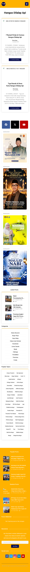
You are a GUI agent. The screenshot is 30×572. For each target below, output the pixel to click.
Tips (14, 429)
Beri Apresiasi (20, 373)
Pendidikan (15, 354)
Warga (9, 435)
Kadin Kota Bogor (20, 401)
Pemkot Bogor (10, 410)
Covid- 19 (23, 376)
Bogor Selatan (15, 376)
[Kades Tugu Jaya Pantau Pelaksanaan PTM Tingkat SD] (6, 509)
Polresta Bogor (9, 416)
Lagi (23, 404)
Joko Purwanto (19, 398)
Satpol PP (8, 429)
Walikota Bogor (19, 432)
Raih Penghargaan (19, 419)
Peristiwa (14, 40)
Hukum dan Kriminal (15, 341)
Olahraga (15, 352)
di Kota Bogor (20, 382)
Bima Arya (7, 376)
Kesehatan (15, 344)
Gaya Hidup (15, 338)
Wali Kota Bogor (10, 432)
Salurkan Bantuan (9, 426)
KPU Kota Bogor (16, 404)
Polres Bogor (21, 413)
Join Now (15, 546)
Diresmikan (9, 385)
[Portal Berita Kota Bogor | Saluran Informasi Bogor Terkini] (4, 4)
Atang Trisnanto (10, 373)
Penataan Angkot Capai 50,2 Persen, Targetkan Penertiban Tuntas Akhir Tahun (18, 476)
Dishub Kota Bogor (18, 385)
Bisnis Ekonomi (15, 333)
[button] (26, 4)
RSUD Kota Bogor (19, 423)
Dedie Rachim (12, 379)
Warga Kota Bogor (17, 435)
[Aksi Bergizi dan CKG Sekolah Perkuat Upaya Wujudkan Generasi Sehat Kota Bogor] (8, 308)
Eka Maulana (10, 391)
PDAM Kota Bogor (10, 407)
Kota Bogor (7, 404)
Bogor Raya (15, 335)
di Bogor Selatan (10, 382)
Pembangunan (20, 407)
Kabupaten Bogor (10, 401)
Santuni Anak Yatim (20, 426)
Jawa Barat (19, 394)
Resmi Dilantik (9, 423)
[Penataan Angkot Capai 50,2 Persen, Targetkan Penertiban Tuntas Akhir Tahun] (8, 317)
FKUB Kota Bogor (19, 391)
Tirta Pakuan (21, 429)
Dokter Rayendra (10, 388)
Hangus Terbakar (11, 394)
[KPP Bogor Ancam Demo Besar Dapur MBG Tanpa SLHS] (6, 501)
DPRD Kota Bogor (20, 388)
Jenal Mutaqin (10, 398)
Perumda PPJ (19, 410)
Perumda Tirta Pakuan (11, 413)
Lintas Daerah (15, 346)
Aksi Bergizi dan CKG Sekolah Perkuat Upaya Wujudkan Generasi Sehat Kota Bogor (18, 467)
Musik (15, 349)
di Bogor (19, 379)
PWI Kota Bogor (9, 419)
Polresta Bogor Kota (19, 416)
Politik (15, 360)
